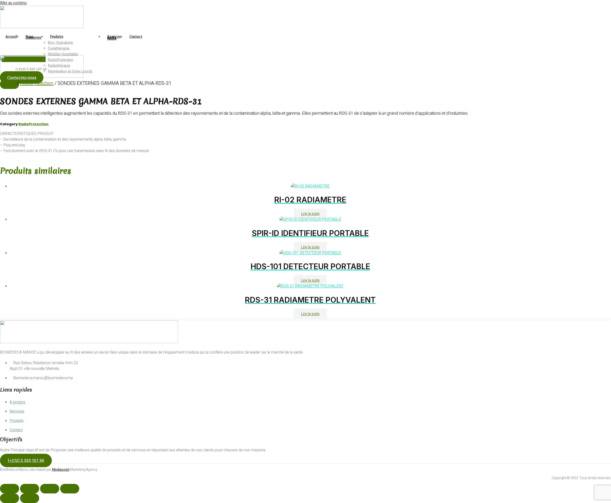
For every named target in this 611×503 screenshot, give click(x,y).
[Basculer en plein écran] (29, 488)
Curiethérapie (58, 48)
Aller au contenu (13, 3)
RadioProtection (36, 83)
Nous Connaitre (33, 37)
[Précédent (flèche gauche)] (9, 498)
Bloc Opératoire (60, 42)
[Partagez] (49, 488)
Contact (135, 36)
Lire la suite (310, 214)
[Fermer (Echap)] (69, 488)
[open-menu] (147, 38)
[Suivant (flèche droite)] (29, 498)
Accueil (11, 36)
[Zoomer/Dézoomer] (9, 488)
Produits (56, 36)
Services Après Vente (114, 37)
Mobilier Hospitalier (63, 54)
